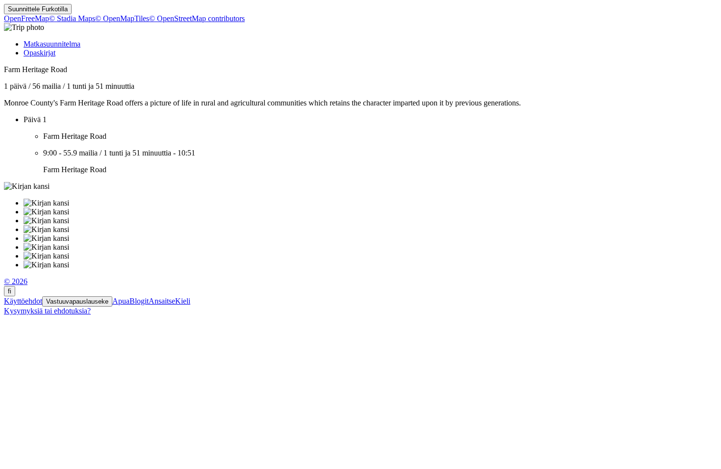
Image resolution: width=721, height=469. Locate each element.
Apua (120, 301)
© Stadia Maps (72, 18)
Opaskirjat (39, 53)
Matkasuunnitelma (52, 44)
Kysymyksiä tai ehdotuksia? (47, 311)
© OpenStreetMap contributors (197, 18)
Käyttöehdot (23, 301)
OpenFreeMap (26, 18)
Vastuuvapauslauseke (77, 301)
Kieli (182, 301)
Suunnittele (38, 9)
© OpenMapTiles (122, 18)
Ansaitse (162, 301)
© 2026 (15, 281)
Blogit (139, 301)
